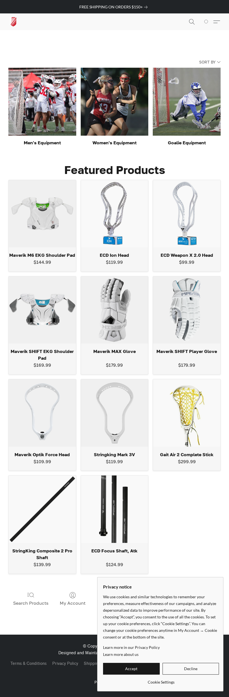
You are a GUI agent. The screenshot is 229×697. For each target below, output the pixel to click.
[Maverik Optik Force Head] (42, 413)
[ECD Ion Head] (114, 214)
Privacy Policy (65, 663)
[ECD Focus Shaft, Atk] (114, 509)
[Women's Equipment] (115, 102)
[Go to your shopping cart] (207, 22)
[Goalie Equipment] (187, 102)
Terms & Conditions (28, 663)
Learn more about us (121, 654)
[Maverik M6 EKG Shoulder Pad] (42, 214)
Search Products (30, 603)
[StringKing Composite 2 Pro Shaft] (42, 509)
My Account (72, 603)
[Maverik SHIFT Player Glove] (186, 310)
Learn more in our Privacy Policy (131, 647)
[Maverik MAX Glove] (114, 310)
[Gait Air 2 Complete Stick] (186, 413)
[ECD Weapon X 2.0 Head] (186, 214)
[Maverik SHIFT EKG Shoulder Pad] (42, 310)
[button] (13, 21)
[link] (114, 7)
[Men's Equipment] (42, 102)
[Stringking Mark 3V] (114, 413)
